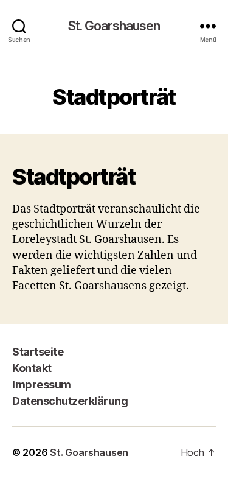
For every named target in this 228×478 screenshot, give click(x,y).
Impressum (41, 384)
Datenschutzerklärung (70, 401)
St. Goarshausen (114, 25)
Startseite (37, 351)
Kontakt (32, 368)
